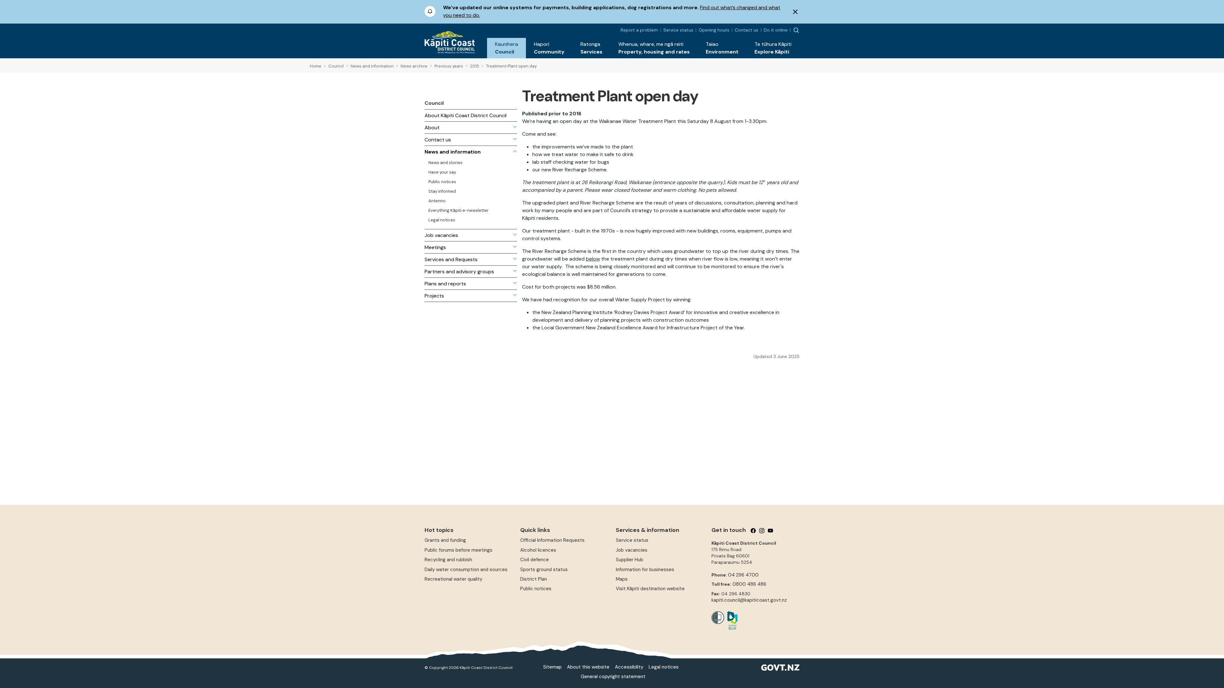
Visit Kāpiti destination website (650, 588)
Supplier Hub (629, 559)
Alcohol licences (538, 550)
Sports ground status (544, 569)
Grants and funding (445, 540)
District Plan (533, 579)
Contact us (746, 30)
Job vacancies (631, 550)
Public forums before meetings (458, 550)
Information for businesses (645, 569)
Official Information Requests (552, 540)
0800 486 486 (749, 584)
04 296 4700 (743, 575)
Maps (622, 579)
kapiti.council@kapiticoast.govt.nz (749, 600)
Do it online (776, 30)
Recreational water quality (453, 579)
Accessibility (629, 667)
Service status (678, 30)
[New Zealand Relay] (731, 620)
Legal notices (664, 667)
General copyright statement (613, 676)
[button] (506, 48)
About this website (588, 667)
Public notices (535, 588)
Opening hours (714, 30)
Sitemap (552, 667)
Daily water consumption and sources (466, 569)
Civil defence (534, 559)
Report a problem (639, 30)
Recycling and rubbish (448, 559)
